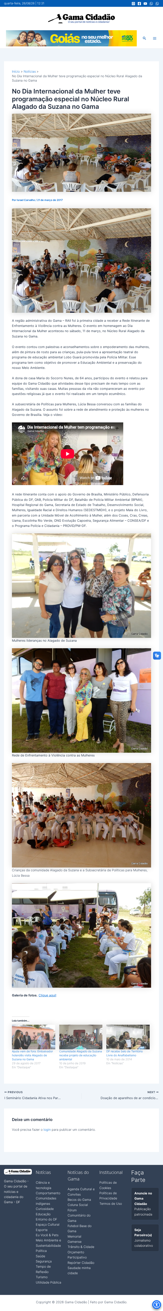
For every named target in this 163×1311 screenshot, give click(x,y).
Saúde (40, 1256)
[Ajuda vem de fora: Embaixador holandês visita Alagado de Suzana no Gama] (33, 1037)
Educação (43, 1214)
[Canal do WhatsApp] (151, 3)
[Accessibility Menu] (156, 1304)
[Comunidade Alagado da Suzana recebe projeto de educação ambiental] (81, 1037)
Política (41, 1251)
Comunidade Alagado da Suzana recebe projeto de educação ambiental (80, 1055)
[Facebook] (139, 3)
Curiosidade (45, 1209)
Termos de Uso (110, 1204)
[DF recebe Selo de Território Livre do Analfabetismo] (128, 1037)
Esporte (42, 1230)
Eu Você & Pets (47, 1235)
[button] (144, 38)
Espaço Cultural (47, 1224)
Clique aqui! (47, 995)
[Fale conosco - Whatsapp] (157, 3)
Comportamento (48, 1193)
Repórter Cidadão (81, 1263)
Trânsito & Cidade (81, 1247)
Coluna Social (78, 1205)
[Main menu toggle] (154, 38)
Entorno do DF (46, 1219)
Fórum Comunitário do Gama (79, 1215)
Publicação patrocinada (143, 1203)
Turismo (42, 1277)
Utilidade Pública (48, 1282)
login (47, 1130)
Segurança (44, 1261)
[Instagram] (133, 3)
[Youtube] (145, 3)
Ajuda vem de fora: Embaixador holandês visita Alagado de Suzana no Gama (32, 1055)
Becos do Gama (79, 1200)
